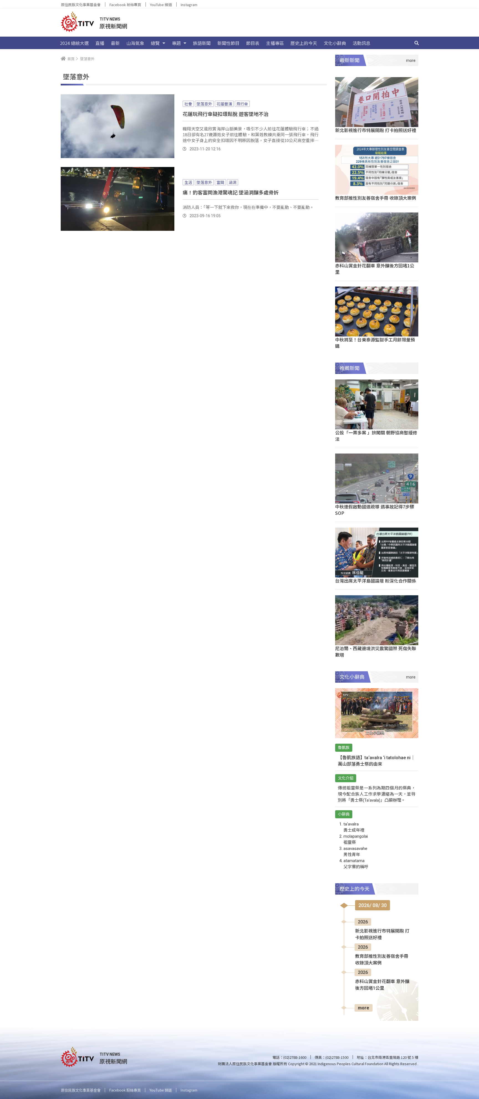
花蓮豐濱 (224, 104)
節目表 (252, 43)
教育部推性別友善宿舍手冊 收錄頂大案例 (375, 197)
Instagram (189, 4)
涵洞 (232, 182)
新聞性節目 (228, 43)
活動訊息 (361, 43)
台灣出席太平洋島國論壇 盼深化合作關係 (375, 580)
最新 (115, 43)
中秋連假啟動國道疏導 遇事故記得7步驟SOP (374, 509)
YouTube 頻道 (161, 4)
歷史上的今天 (304, 43)
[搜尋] (416, 43)
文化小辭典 (335, 43)
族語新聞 (202, 43)
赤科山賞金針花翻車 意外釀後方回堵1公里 (374, 268)
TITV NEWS (110, 19)
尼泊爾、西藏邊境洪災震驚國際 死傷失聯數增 (375, 651)
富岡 (220, 182)
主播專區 (275, 43)
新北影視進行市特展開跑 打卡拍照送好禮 (375, 130)
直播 (99, 43)
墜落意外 (204, 104)
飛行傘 (242, 104)
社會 (188, 104)
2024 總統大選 (74, 43)
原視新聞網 (113, 26)
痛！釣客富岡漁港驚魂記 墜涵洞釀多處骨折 (231, 192)
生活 (188, 182)
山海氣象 (135, 43)
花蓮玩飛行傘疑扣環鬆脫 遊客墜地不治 (226, 113)
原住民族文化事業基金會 (81, 4)
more (363, 1008)
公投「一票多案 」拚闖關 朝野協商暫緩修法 (376, 435)
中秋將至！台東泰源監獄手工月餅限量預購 (375, 342)
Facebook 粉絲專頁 (125, 4)
